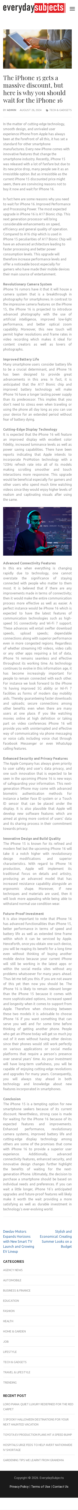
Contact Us (60, 1487)
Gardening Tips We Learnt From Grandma (33, 1460)
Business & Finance (17, 1290)
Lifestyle (10, 1352)
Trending (10, 1382)
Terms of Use (40, 1487)
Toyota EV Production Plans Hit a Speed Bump (37, 1434)
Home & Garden (14, 1331)
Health (8, 1321)
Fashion (9, 1311)
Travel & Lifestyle (16, 1372)
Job (6, 1341)
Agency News (13, 1270)
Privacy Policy (19, 1487)
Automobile (12, 1280)
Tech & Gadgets (60, 109)
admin (11, 109)
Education (11, 1300)
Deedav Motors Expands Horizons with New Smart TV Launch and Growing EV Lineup (18, 1241)
